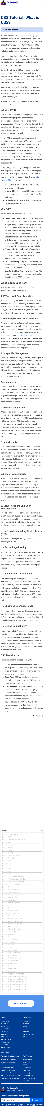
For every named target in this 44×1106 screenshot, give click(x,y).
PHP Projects (26, 1070)
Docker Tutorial (5, 1042)
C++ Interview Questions (8, 1062)
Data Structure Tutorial (7, 1039)
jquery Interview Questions (8, 1073)
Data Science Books (28, 1034)
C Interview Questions (7, 1065)
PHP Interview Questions (8, 1070)
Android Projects (27, 1073)
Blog (41, 1104)
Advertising (12, 1104)
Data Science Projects (29, 1078)
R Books (25, 1037)
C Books (25, 1026)
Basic (4, 830)
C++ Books (26, 1023)
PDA (30, 488)
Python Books (27, 1021)
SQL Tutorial (4, 1026)
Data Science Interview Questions (10, 1075)
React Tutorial (5, 1052)
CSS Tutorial (4, 1031)
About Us (4, 1104)
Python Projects (27, 1059)
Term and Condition (32, 1104)
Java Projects (27, 1067)
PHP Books (26, 1031)
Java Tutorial (4, 1044)
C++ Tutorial (4, 1023)
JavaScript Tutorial (6, 1029)
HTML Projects (27, 1065)
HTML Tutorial (4, 1034)
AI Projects (26, 1081)
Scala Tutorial (4, 1050)
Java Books (26, 1029)
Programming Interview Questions (10, 1078)
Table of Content (10, 30)
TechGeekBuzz (14, 1088)
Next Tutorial (20, 1003)
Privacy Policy (20, 1104)
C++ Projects (26, 1062)
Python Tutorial (5, 1021)
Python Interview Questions (8, 1059)
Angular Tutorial (5, 1047)
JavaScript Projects (28, 1075)
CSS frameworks (24, 335)
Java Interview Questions (8, 1067)
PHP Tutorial (4, 1037)
